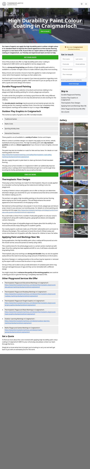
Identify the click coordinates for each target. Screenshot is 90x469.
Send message (74, 84)
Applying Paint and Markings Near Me (73, 106)
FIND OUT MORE (30, 174)
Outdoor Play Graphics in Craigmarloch (69, 99)
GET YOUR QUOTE (30, 57)
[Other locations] (81, 4)
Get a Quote (65, 112)
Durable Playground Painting (71, 95)
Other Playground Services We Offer (73, 109)
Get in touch (45, 31)
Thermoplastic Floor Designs (70, 103)
